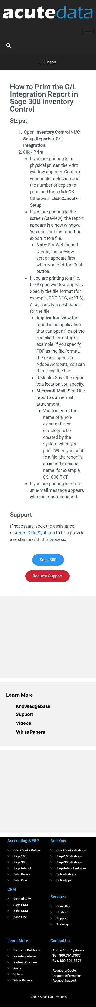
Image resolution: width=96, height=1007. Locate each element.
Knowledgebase (33, 706)
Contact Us (60, 940)
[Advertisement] (43, 636)
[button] (9, 46)
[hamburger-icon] (88, 31)
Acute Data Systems (35, 532)
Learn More (19, 695)
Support (24, 714)
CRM (11, 889)
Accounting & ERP (23, 840)
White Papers (30, 732)
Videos (23, 723)
